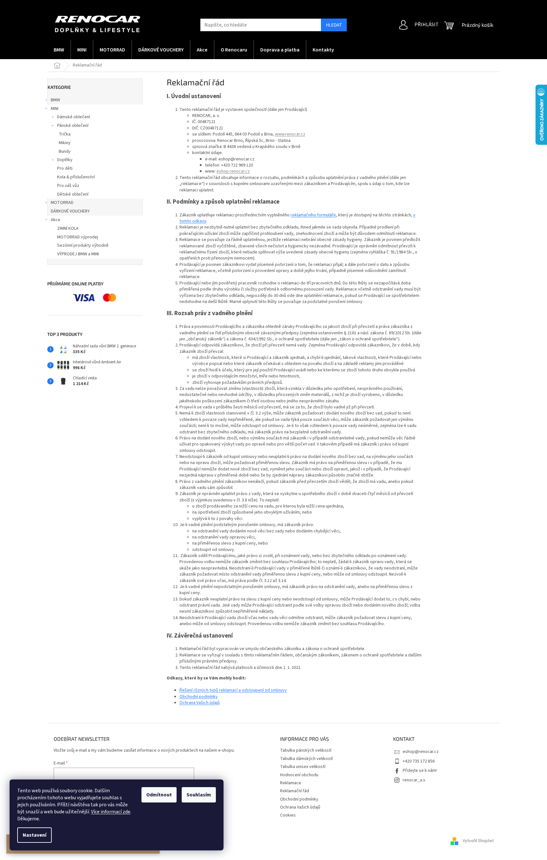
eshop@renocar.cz (421, 751)
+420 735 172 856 (419, 761)
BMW (55, 100)
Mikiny (65, 143)
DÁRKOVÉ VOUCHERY (70, 211)
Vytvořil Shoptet (478, 841)
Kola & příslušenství (76, 177)
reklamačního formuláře (313, 215)
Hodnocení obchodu (299, 775)
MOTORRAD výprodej (77, 237)
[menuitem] (59, 49)
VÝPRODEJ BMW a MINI (78, 254)
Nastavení (34, 835)
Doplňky (64, 160)
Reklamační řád (294, 791)
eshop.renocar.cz (233, 171)
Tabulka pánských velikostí (305, 750)
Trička (65, 134)
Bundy (65, 151)
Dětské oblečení (72, 194)
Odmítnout (159, 794)
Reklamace (290, 783)
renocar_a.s (414, 780)
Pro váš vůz (68, 185)
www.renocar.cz (290, 134)
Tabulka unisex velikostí (302, 766)
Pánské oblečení (72, 125)
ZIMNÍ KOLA (68, 228)
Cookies (288, 815)
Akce (55, 220)
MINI (54, 108)
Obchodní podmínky (198, 696)
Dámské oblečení (73, 117)
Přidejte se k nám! (420, 770)
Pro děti (64, 168)
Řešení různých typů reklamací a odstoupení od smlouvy (233, 690)
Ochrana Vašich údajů (199, 703)
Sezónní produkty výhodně (83, 245)
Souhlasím (198, 794)
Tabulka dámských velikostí (306, 758)
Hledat (334, 24)
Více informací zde (110, 811)
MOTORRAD (62, 202)
